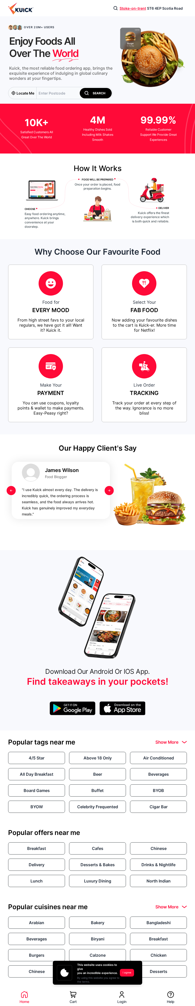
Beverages (158, 774)
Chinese (159, 848)
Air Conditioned (158, 757)
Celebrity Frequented (97, 806)
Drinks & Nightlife (158, 864)
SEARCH (98, 93)
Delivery (36, 864)
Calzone (98, 955)
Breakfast (36, 848)
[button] (96, 93)
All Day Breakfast (36, 774)
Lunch (36, 880)
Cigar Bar (159, 806)
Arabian (36, 922)
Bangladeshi (159, 922)
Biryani (97, 938)
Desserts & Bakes (97, 864)
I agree (127, 972)
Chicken (159, 955)
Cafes (97, 848)
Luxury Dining (97, 880)
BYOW (36, 806)
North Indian (159, 880)
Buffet (97, 790)
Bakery (97, 922)
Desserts (158, 971)
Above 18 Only (98, 757)
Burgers (36, 955)
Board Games (37, 790)
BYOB (158, 790)
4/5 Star (36, 757)
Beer (97, 774)
